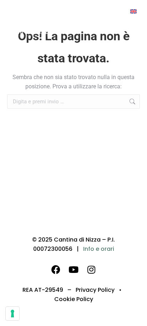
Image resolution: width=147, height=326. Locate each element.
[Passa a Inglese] (133, 11)
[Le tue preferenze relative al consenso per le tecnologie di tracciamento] (12, 313)
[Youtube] (73, 269)
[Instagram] (91, 269)
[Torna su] (136, 315)
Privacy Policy (95, 290)
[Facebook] (56, 269)
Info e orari (98, 249)
